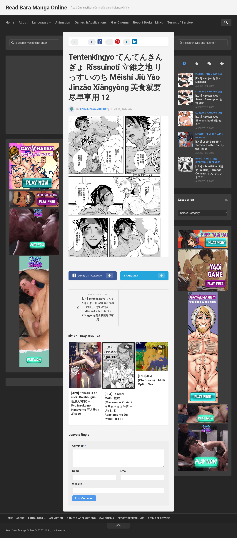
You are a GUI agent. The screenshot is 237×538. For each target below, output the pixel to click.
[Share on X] (78, 42)
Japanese (214, 162)
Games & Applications (91, 22)
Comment (79, 445)
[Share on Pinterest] (113, 42)
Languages (40, 22)
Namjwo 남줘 (215, 74)
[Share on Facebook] (96, 42)
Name (75, 470)
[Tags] (221, 63)
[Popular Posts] (196, 63)
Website (77, 483)
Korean (200, 91)
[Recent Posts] (184, 63)
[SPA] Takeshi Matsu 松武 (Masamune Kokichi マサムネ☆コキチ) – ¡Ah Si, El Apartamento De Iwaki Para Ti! (118, 406)
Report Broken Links (148, 22)
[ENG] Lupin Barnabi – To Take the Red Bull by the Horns (209, 145)
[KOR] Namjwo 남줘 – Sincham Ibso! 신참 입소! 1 (208, 120)
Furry (210, 134)
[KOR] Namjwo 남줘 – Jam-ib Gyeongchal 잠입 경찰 (208, 99)
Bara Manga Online (93, 109)
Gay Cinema (119, 22)
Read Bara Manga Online (36, 7)
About (23, 22)
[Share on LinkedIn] (131, 42)
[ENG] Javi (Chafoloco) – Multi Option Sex (151, 380)
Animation (62, 22)
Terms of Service (180, 22)
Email (123, 470)
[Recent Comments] (209, 63)
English (200, 74)
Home (10, 22)
